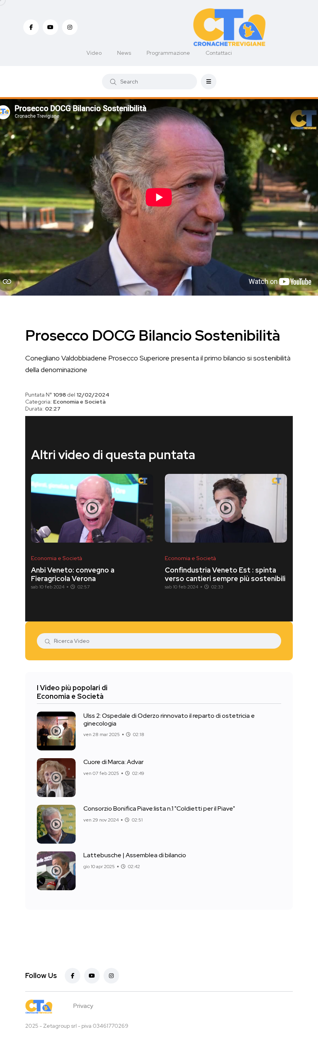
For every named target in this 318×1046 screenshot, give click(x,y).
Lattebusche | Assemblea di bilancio (134, 855)
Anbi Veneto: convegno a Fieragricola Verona (72, 574)
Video (94, 52)
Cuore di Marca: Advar (113, 762)
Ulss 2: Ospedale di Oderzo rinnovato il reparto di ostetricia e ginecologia (169, 719)
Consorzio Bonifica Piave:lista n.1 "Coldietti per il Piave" (159, 808)
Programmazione (168, 52)
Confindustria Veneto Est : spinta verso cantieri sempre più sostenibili (225, 574)
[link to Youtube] (50, 27)
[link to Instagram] (70, 27)
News (124, 52)
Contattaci (219, 52)
